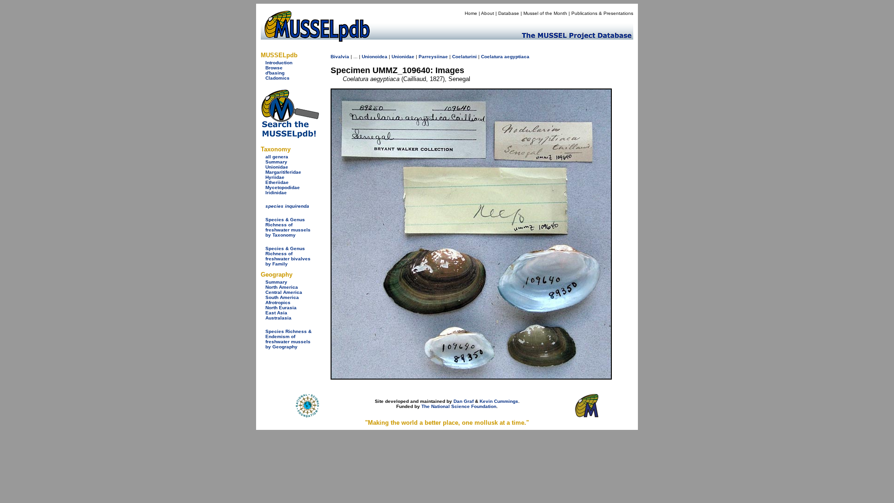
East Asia (276, 312)
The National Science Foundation (458, 406)
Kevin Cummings (499, 401)
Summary (276, 161)
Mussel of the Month (545, 13)
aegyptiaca (516, 56)
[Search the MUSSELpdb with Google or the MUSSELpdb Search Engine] (290, 136)
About (487, 13)
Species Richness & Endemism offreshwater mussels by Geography (288, 339)
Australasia (278, 317)
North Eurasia (281, 307)
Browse (274, 67)
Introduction (278, 62)
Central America (283, 292)
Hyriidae (274, 177)
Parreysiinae (433, 56)
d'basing (274, 72)
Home (471, 13)
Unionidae (276, 167)
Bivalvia (340, 56)
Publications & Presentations (602, 13)
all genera (276, 156)
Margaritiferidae (283, 172)
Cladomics (277, 78)
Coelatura (492, 56)
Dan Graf (464, 401)
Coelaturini (464, 56)
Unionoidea (374, 56)
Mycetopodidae (282, 187)
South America (282, 297)
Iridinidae (276, 192)
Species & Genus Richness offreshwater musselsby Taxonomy (288, 227)
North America (281, 287)
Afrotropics (278, 302)
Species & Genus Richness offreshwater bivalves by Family (288, 256)
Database (508, 13)
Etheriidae (277, 182)
